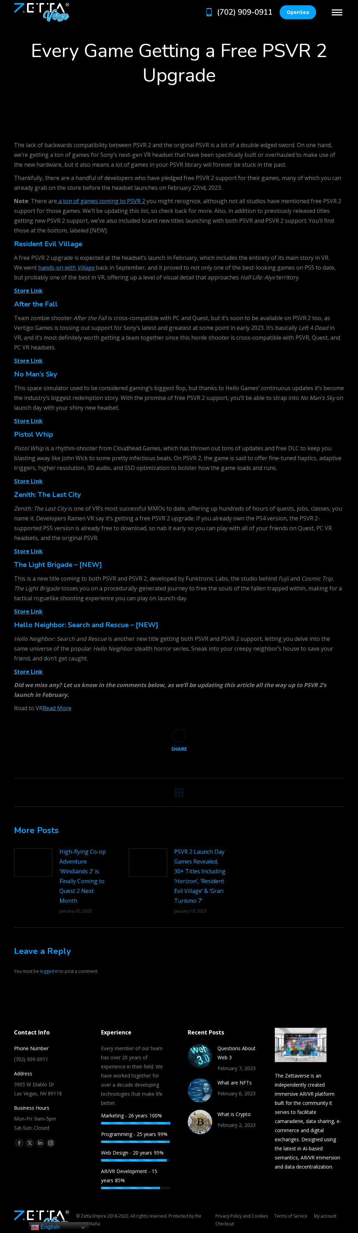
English (49, 1227)
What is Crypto (234, 1114)
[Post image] (33, 862)
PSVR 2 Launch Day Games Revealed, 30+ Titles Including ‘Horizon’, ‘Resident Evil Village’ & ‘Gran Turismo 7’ (199, 876)
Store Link (28, 291)
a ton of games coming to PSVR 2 (101, 201)
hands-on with (67, 267)
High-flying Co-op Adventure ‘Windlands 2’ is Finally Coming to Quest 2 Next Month (82, 876)
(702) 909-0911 (245, 12)
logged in (49, 971)
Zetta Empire (93, 1216)
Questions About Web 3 (236, 1053)
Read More (57, 708)
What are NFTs (234, 1082)
